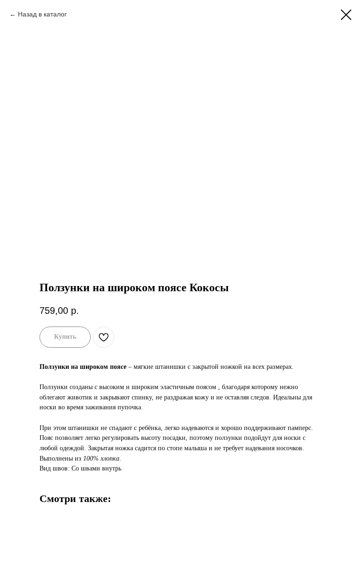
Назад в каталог (42, 14)
